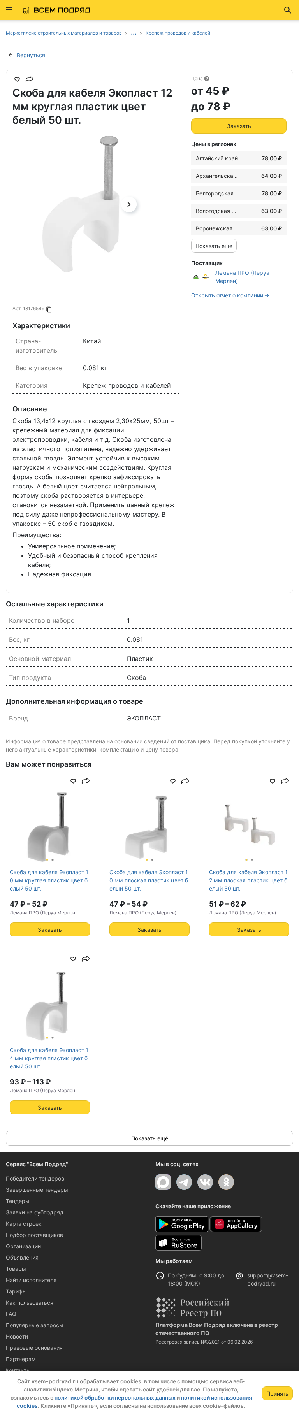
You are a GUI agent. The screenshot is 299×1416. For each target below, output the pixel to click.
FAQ (11, 1314)
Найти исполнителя (31, 1280)
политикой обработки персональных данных (115, 1397)
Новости (17, 1336)
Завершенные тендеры (37, 1189)
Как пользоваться (29, 1302)
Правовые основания (34, 1347)
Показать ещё (213, 245)
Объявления (22, 1257)
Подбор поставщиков (34, 1235)
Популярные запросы (34, 1325)
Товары (16, 1268)
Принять (277, 1393)
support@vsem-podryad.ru (267, 1279)
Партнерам (21, 1359)
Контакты (18, 1370)
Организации (23, 1246)
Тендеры (18, 1201)
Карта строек (24, 1223)
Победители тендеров (35, 1178)
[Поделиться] (29, 79)
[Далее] (129, 204)
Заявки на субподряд (34, 1212)
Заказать (239, 126)
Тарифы (16, 1291)
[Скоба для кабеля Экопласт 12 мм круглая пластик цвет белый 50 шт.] (80, 204)
